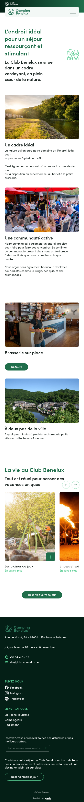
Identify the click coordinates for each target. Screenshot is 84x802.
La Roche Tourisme (17, 715)
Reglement (12, 725)
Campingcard (13, 720)
